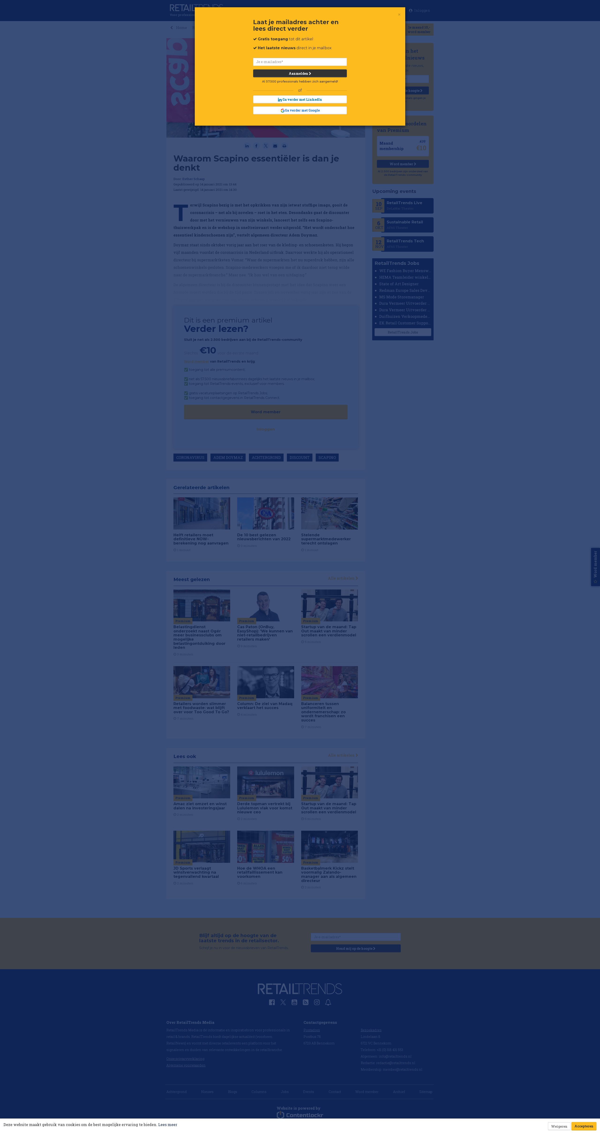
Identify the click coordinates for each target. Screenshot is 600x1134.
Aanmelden (299, 73)
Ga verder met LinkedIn (302, 99)
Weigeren (559, 1126)
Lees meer (167, 1124)
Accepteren (583, 1126)
